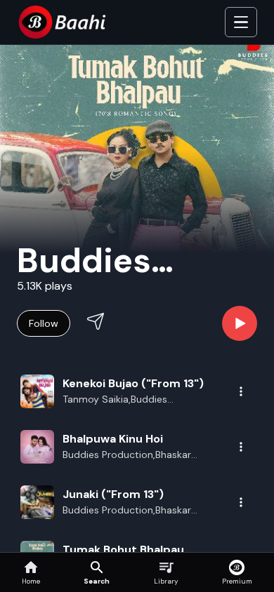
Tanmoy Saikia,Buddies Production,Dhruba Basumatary (135, 400)
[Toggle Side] (241, 22)
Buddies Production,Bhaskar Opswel (127, 511)
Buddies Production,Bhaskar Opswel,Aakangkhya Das (127, 455)
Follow (43, 323)
